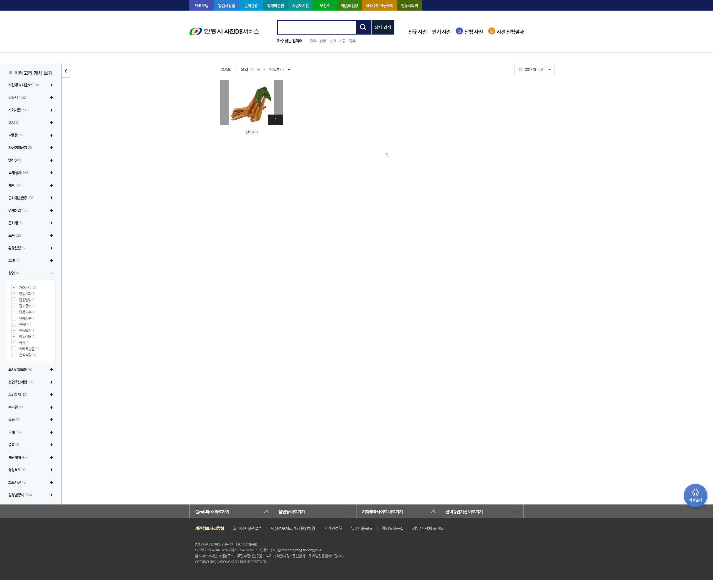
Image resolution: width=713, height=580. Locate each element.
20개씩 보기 (534, 69)
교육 (14, 235)
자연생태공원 (19, 147)
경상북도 (16, 469)
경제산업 (17, 210)
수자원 (15, 406)
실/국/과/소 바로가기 (212, 511)
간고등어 (26, 306)
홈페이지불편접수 (247, 528)
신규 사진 (417, 32)
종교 (13, 444)
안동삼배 (26, 336)
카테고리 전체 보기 (34, 73)
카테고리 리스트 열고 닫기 (66, 71)
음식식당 (27, 355)
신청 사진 (473, 32)
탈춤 (313, 40)
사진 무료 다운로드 (23, 84)
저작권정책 (333, 528)
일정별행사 (20, 494)
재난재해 (17, 457)
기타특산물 (29, 348)
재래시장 (27, 287)
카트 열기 (695, 495)
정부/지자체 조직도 (427, 528)
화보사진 (16, 482)
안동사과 (26, 293)
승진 (332, 40)
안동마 (25, 324)
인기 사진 (441, 32)
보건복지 (17, 394)
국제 (14, 432)
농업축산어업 (20, 381)
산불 (322, 40)
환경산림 (16, 247)
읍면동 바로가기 (292, 511)
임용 (352, 40)
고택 (13, 260)
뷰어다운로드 (362, 528)
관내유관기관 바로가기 (464, 511)
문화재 (15, 222)
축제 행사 (18, 172)
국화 (23, 342)
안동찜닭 (26, 299)
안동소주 (26, 318)
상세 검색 (383, 27)
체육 (14, 185)
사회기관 (17, 109)
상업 (13, 272)
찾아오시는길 (392, 528)
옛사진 (14, 159)
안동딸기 (26, 330)
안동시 (17, 97)
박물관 (15, 134)
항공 (13, 419)
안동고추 (26, 312)
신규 (342, 40)
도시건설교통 (19, 369)
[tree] (30, 290)
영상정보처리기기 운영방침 (293, 528)
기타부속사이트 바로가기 (382, 511)
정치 (13, 122)
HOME (225, 69)
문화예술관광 (20, 197)
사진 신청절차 (510, 32)
